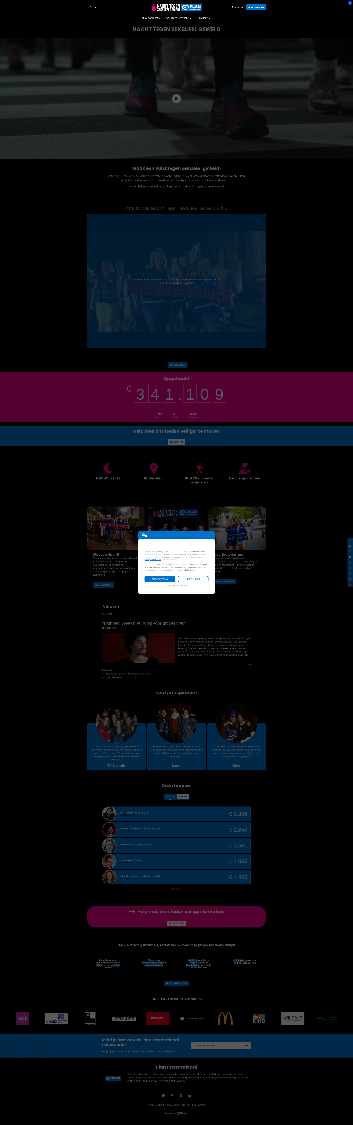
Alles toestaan (160, 579)
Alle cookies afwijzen (176, 586)
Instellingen (193, 579)
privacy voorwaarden (153, 560)
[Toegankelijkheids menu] (350, 3)
